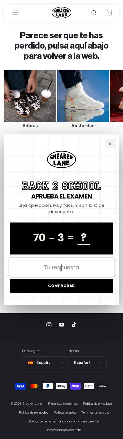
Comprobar (61, 285)
